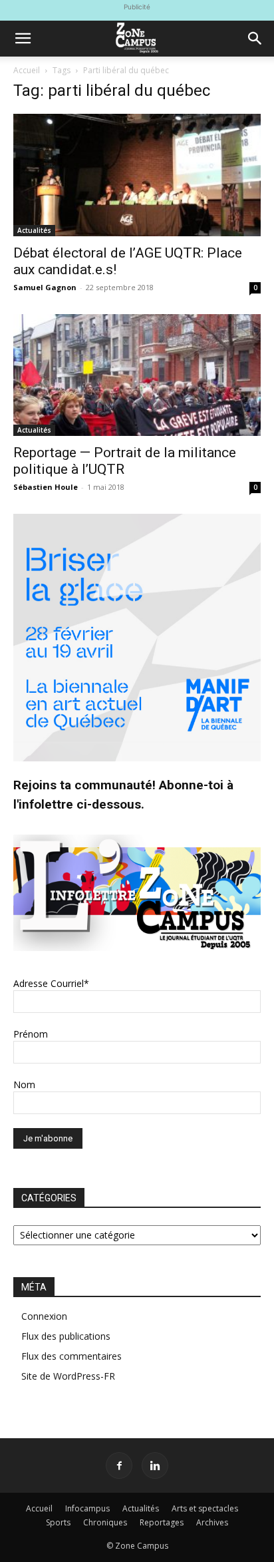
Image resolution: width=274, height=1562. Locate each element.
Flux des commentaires (71, 1356)
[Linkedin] (155, 1465)
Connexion (44, 1316)
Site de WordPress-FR (68, 1376)
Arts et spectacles (205, 1508)
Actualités (34, 230)
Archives (212, 1522)
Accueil (26, 70)
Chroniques (105, 1522)
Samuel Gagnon (44, 287)
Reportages (162, 1522)
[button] (22, 39)
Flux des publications (65, 1336)
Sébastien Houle (45, 487)
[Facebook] (119, 1465)
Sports (58, 1522)
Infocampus (87, 1508)
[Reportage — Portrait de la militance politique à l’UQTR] (137, 375)
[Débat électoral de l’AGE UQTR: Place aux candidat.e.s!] (137, 175)
